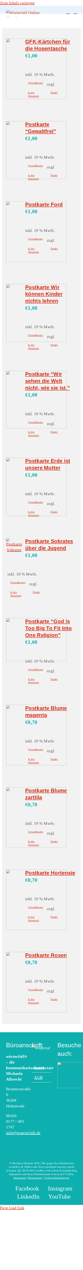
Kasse (39, 1067)
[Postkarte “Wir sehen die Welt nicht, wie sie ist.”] (14, 400)
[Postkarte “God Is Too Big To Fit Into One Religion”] (14, 640)
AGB (38, 1077)
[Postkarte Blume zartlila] (14, 818)
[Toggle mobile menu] (75, 12)
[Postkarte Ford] (14, 232)
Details (54, 92)
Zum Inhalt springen (17, 3)
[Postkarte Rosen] (14, 983)
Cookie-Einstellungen (56, 1177)
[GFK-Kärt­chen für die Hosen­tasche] (14, 69)
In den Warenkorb (33, 94)
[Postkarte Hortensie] (14, 900)
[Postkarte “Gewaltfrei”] (14, 150)
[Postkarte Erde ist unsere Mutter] (14, 487)
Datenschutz (35, 1177)
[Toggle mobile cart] (68, 12)
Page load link (12, 1207)
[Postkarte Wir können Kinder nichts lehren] (14, 313)
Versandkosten (35, 83)
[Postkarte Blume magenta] (14, 736)
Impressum (20, 1177)
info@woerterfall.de (23, 1132)
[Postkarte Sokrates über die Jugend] (14, 545)
